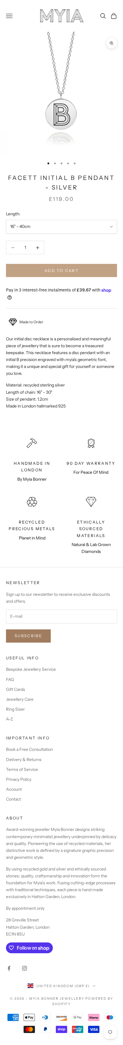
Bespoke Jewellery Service (31, 669)
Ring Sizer (15, 709)
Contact (13, 799)
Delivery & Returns (23, 759)
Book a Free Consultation (29, 749)
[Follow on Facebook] (9, 968)
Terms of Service (22, 769)
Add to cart (61, 270)
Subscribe (28, 635)
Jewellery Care (19, 699)
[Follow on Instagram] (24, 968)
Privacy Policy (18, 779)
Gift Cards (15, 689)
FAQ (10, 679)
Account (14, 789)
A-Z (9, 719)
